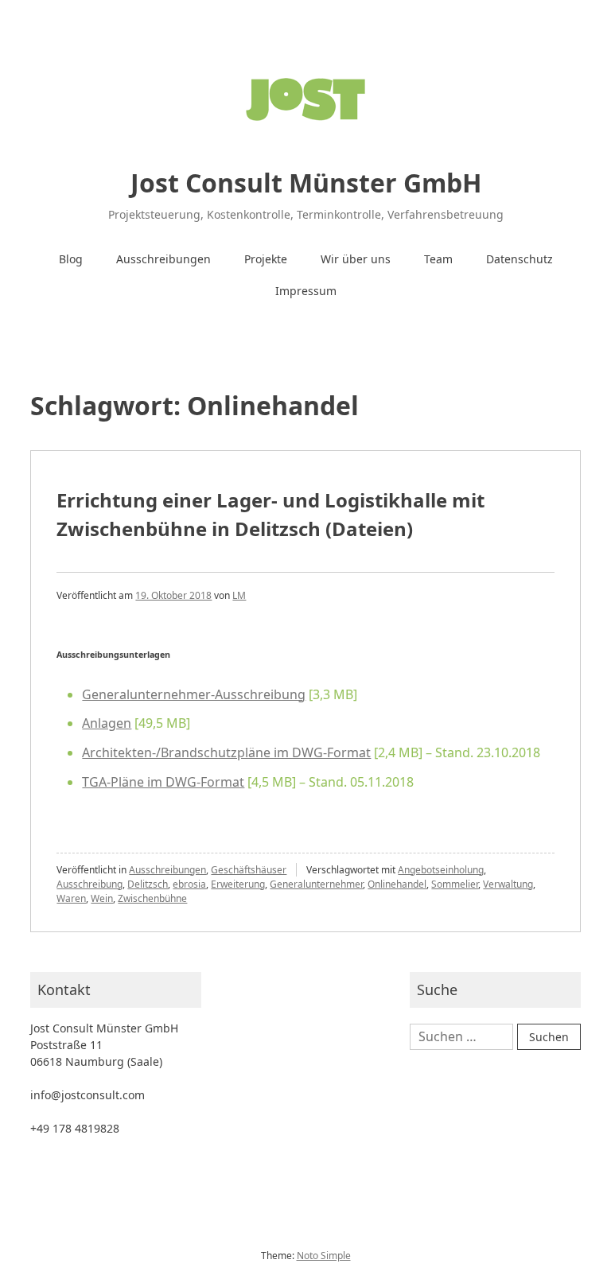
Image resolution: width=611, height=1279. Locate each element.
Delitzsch (147, 884)
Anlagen (106, 723)
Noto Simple (324, 1255)
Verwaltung (508, 884)
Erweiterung (238, 884)
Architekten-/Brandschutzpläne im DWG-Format (226, 752)
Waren (71, 898)
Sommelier (454, 884)
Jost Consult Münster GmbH (305, 182)
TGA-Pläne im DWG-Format (163, 782)
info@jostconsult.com (87, 1094)
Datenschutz (519, 258)
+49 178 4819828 (74, 1128)
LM (239, 595)
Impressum (306, 290)
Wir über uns (356, 258)
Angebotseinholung (441, 870)
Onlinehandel (397, 884)
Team (438, 258)
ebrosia (189, 884)
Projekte (265, 258)
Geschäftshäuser (248, 870)
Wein (102, 898)
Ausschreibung (89, 884)
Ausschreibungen (163, 258)
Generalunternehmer (316, 884)
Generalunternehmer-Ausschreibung (194, 694)
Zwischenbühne (152, 898)
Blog (71, 258)
